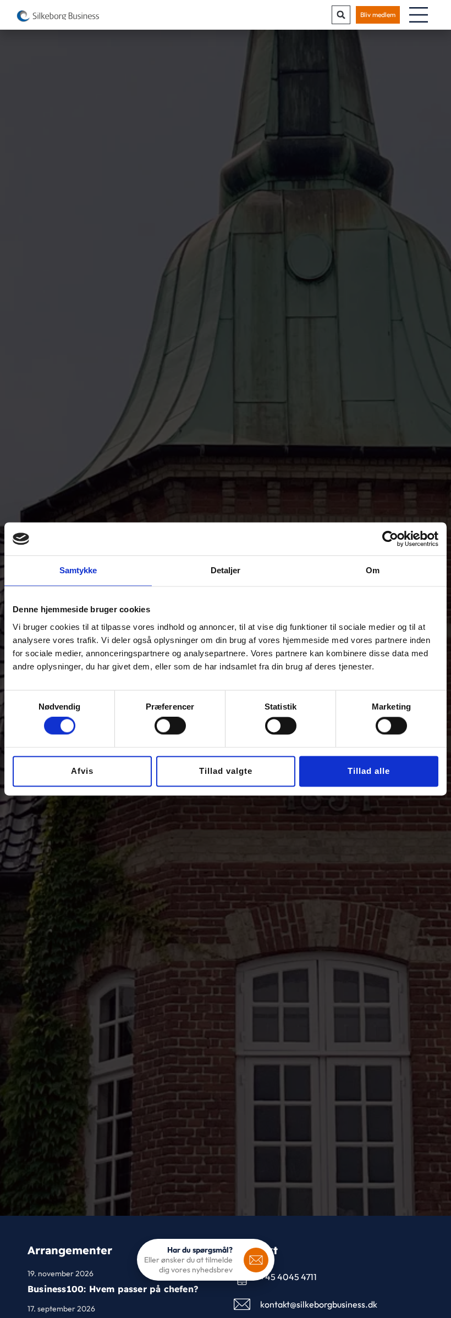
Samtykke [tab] (78, 570)
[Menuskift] (418, 15)
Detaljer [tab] (226, 570)
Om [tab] (373, 570)
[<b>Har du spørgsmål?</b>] (256, 1260)
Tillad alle (369, 771)
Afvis (82, 771)
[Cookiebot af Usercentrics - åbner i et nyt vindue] (390, 538)
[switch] (170, 726)
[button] (341, 14)
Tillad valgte (225, 771)
